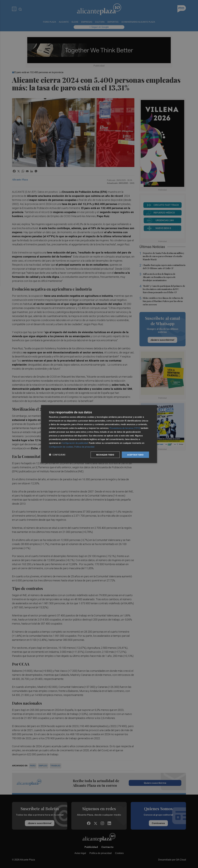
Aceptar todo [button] (135, 454)
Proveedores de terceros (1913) (125, 428)
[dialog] (99, 434)
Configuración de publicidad (75, 443)
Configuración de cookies (61, 446)
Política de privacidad (84, 446)
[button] (57, 454)
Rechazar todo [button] (105, 454)
